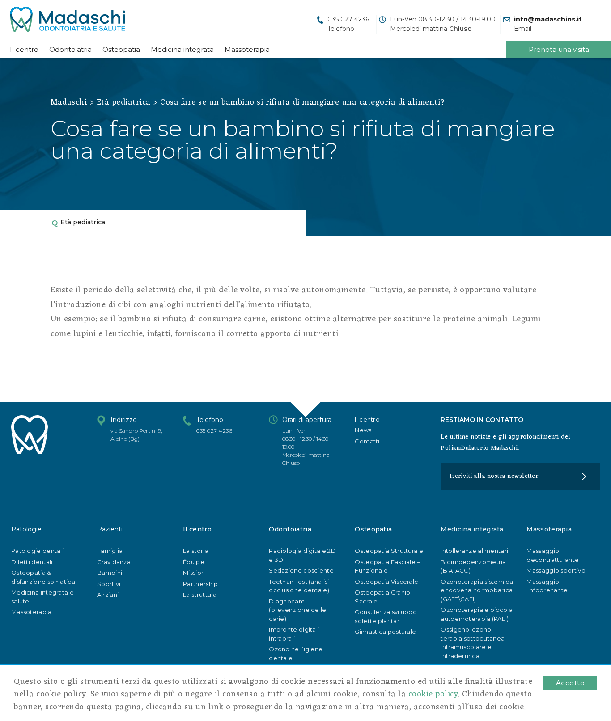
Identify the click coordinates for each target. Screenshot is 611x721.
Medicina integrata (182, 49)
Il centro (24, 49)
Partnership (200, 583)
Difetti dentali (32, 561)
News (363, 430)
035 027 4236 (348, 19)
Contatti (367, 441)
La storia (195, 550)
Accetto (570, 683)
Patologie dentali (37, 550)
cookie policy (433, 694)
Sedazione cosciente (301, 570)
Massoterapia (247, 49)
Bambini (109, 572)
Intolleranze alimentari (474, 550)
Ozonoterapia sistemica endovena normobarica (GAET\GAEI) (477, 590)
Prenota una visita (559, 49)
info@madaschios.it (548, 19)
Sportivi (108, 583)
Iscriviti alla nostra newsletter (494, 476)
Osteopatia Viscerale (386, 581)
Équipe (193, 561)
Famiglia (110, 550)
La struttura (200, 594)
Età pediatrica (124, 102)
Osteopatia (121, 49)
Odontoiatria (70, 49)
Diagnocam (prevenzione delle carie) (297, 610)
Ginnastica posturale (385, 631)
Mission (194, 572)
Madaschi (69, 102)
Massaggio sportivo (555, 570)
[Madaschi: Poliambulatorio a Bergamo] (67, 20)
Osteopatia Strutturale (389, 550)
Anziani (108, 594)
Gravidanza (114, 561)
